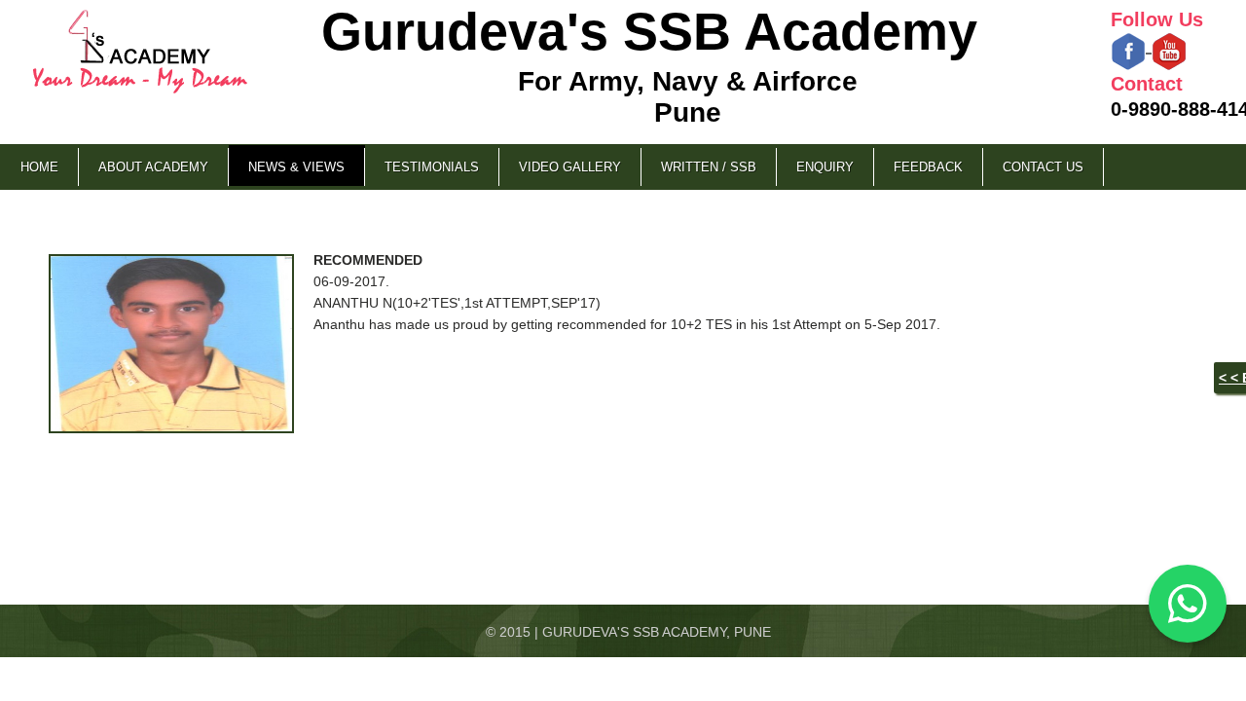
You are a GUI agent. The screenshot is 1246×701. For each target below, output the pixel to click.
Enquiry (825, 167)
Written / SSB (708, 167)
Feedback (928, 167)
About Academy (153, 167)
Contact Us (1043, 167)
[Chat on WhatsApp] (1188, 604)
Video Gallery (570, 167)
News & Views (296, 167)
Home (39, 167)
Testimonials (432, 167)
